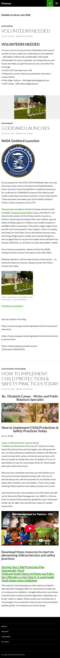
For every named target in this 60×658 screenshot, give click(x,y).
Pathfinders (7, 26)
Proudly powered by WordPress (13, 655)
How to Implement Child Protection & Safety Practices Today (29, 378)
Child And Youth (16, 442)
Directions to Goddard (12, 306)
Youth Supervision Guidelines (19, 580)
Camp (4, 442)
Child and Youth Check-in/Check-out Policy (27, 573)
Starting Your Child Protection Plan (22, 567)
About (4, 626)
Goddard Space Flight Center (25, 212)
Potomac (6, 3)
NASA (6, 212)
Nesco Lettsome (25, 36)
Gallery (5, 631)
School (36, 442)
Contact (5, 642)
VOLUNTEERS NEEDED (25, 31)
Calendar (5, 637)
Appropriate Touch (12, 570)
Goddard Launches (25, 128)
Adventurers (7, 369)
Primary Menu (56, 3)
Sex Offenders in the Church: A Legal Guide (27, 577)
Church (28, 442)
